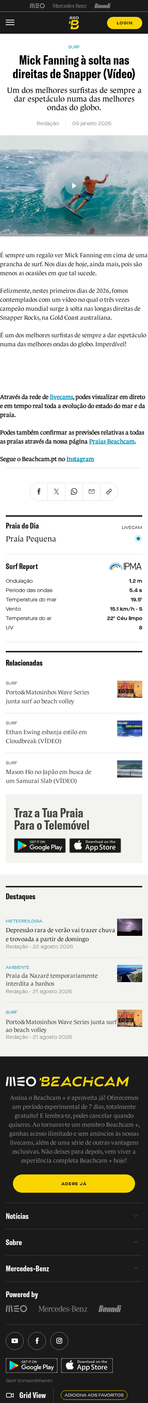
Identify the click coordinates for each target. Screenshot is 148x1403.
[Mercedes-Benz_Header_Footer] (69, 5)
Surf (12, 683)
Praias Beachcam (112, 441)
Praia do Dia (22, 525)
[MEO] (37, 5)
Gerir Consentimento (29, 1381)
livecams (61, 397)
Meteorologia (24, 921)
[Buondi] (102, 5)
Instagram (80, 459)
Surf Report (22, 566)
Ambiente (17, 967)
